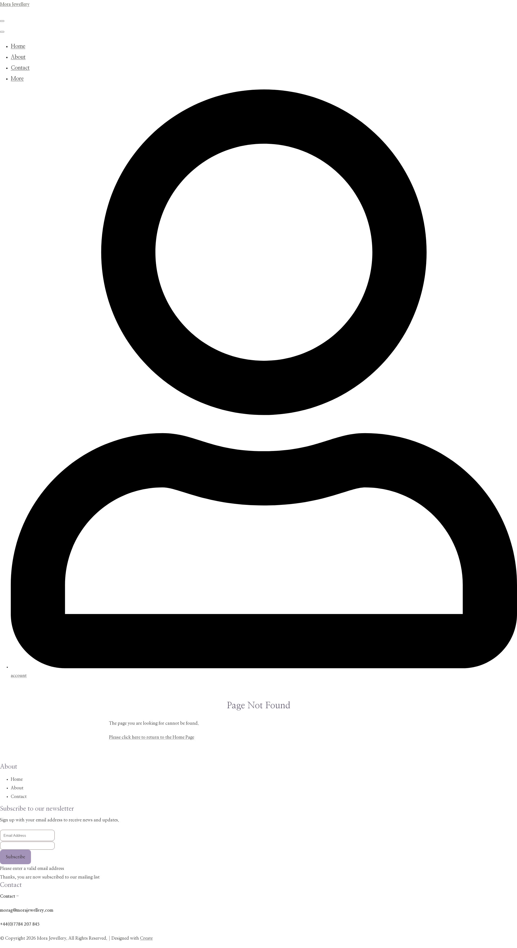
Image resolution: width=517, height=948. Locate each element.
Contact (20, 68)
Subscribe (15, 857)
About (18, 57)
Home (18, 46)
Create (146, 938)
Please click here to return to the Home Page (151, 737)
